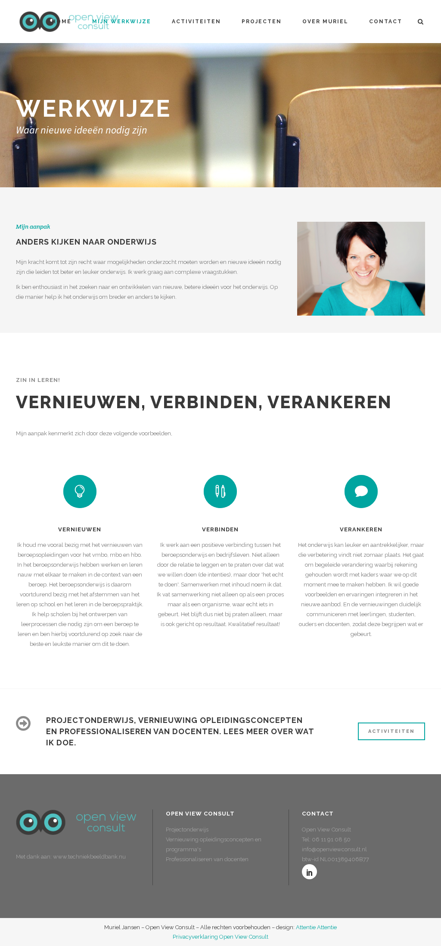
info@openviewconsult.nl (334, 849)
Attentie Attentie (316, 927)
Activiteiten (391, 731)
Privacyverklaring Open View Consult (220, 937)
